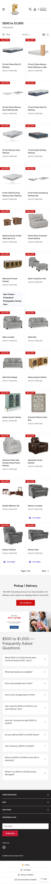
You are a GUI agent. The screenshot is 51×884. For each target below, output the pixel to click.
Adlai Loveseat (8, 337)
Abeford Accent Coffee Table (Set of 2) (11, 237)
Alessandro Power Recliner (35, 461)
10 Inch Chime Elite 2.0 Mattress (11, 65)
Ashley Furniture (9, 71)
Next (44, 571)
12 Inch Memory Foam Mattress (11, 151)
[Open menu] (3, 9)
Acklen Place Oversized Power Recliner (37, 237)
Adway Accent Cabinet (37, 377)
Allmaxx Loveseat (35, 506)
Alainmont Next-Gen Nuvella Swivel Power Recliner (11, 463)
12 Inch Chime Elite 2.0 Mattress (37, 108)
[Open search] (30, 9)
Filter (8, 34)
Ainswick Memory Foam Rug (37, 418)
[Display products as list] (47, 34)
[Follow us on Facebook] (4, 847)
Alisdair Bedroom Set (10, 506)
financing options (23, 751)
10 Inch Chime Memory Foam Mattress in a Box (37, 65)
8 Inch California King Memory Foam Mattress (12, 194)
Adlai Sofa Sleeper (9, 377)
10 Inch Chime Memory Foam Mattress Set (11, 108)
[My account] (35, 9)
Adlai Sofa (32, 337)
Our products (25, 603)
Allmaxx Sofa (33, 550)
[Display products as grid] (44, 34)
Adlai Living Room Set (37, 279)
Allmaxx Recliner (9, 550)
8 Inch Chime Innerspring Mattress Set (38, 194)
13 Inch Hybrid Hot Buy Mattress (37, 151)
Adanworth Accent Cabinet (9, 280)
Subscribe (10, 833)
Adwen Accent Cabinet (11, 417)
